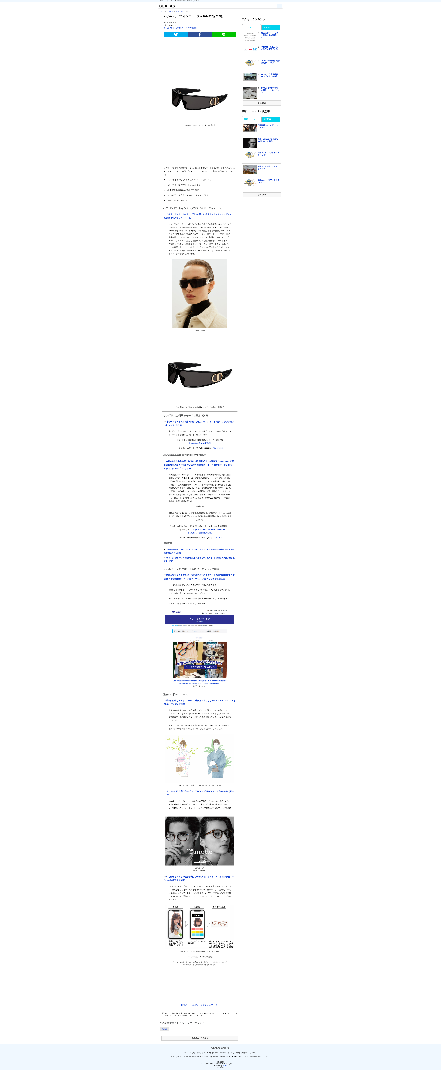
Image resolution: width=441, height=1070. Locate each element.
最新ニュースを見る (200, 1038)
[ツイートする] (176, 34)
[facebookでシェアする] (200, 34)
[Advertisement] (199, 56)
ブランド (267, 27)
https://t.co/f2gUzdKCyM (200, 443)
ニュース (247, 27)
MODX (225, 1066)
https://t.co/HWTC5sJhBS (204, 530)
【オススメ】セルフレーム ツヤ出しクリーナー (199, 1005)
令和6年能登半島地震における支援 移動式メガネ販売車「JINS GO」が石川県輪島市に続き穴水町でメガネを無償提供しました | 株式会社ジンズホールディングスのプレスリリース (199, 465)
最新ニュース (249, 119)
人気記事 (267, 119)
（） (181, 28)
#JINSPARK (220, 530)
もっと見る (262, 103)
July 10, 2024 (218, 448)
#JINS (164, 1029)
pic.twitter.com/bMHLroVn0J (200, 533)
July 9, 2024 (217, 538)
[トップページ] (166, 7)
